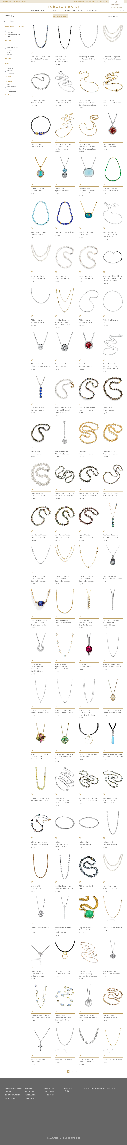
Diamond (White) (12, 47)
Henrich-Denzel (11, 86)
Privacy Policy (30, 1098)
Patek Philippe (78, 10)
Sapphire (10, 54)
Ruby (8, 52)
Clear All (22, 27)
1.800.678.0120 (93, 1)
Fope (8, 84)
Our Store (29, 1088)
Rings (9, 36)
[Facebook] (65, 1091)
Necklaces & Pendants (14, 34)
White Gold (10, 73)
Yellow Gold (10, 68)
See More (8, 40)
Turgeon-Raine (11, 91)
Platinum (10, 66)
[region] (15, 61)
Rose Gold (10, 70)
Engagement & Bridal (38, 10)
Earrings (10, 32)
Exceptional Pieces (12, 1095)
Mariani (9, 89)
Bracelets (10, 30)
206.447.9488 (49, 1091)
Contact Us (104, 1)
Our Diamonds (30, 1095)
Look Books (92, 10)
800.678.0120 (49, 1088)
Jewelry (53, 10)
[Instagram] (68, 1091)
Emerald (9, 50)
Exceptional (65, 10)
